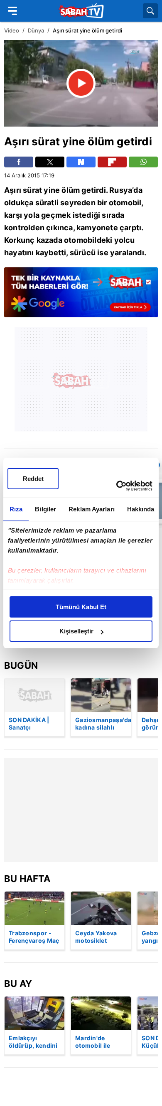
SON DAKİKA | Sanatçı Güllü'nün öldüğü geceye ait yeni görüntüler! (34, 724)
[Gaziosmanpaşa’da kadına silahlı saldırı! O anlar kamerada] (101, 695)
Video (11, 30)
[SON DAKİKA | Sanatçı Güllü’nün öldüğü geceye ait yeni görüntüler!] (34, 695)
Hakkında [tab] (141, 509)
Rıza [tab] (16, 509)
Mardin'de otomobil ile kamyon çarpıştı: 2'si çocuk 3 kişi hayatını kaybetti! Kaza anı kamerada (100, 1042)
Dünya (36, 30)
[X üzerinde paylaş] (49, 162)
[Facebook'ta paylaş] (18, 162)
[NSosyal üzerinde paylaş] (81, 162)
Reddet (33, 478)
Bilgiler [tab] (45, 509)
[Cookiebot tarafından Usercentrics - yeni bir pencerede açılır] (116, 486)
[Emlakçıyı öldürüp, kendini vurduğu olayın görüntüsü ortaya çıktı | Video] (34, 1013)
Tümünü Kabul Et (81, 606)
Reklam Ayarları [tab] (92, 509)
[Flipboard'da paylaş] (112, 162)
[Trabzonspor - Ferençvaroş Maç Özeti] (34, 908)
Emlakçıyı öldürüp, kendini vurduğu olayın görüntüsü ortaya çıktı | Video (33, 1042)
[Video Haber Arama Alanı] (150, 10)
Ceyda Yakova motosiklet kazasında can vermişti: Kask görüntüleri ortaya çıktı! (96, 937)
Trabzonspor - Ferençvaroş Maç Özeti (34, 937)
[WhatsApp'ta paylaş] (143, 162)
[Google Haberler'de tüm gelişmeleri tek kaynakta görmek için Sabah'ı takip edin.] (81, 296)
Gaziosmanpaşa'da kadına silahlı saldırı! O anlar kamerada (103, 724)
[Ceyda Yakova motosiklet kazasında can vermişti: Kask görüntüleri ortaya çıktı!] (101, 908)
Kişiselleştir (76, 631)
